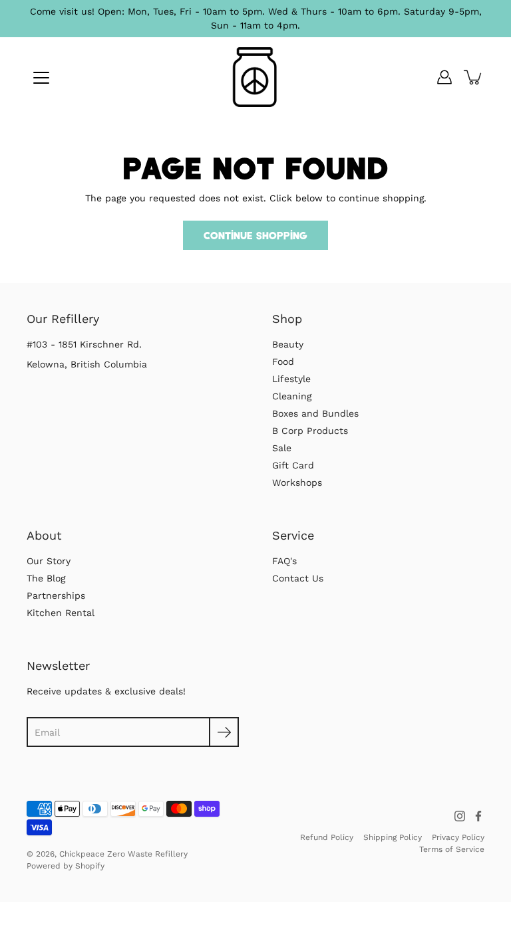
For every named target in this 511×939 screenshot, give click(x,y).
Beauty (287, 344)
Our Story (49, 561)
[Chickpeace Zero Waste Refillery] (256, 77)
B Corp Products (310, 430)
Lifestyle (291, 378)
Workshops (297, 482)
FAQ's (284, 561)
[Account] (444, 77)
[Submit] (224, 732)
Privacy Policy (458, 837)
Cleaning (291, 396)
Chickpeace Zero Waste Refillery (123, 854)
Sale (281, 448)
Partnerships (56, 595)
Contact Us (297, 578)
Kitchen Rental (60, 612)
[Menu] (41, 78)
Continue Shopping (255, 235)
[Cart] (473, 77)
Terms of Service (451, 849)
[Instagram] (460, 816)
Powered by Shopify (65, 866)
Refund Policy (326, 837)
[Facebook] (478, 816)
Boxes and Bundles (315, 413)
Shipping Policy (392, 837)
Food (283, 361)
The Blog (46, 578)
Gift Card (293, 465)
